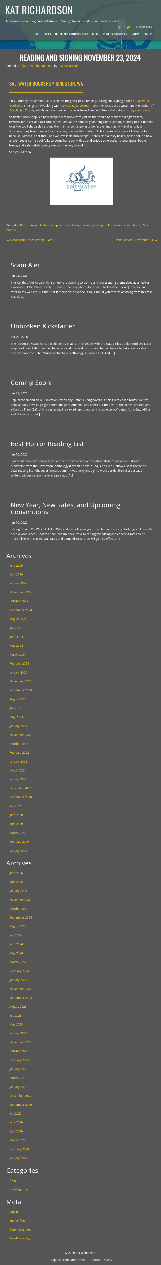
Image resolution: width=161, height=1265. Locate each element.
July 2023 (15, 708)
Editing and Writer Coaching (71, 34)
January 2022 (18, 761)
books (76, 225)
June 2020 (16, 815)
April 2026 (16, 574)
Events (136, 34)
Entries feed (17, 1221)
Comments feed (20, 1229)
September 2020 (20, 797)
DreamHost (78, 1260)
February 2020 (19, 842)
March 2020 (17, 833)
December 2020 (20, 788)
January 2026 (18, 583)
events (86, 225)
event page (142, 110)
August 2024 (17, 619)
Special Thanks (102, 1260)
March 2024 (17, 655)
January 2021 (18, 779)
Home (37, 34)
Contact (149, 34)
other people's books (107, 225)
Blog (95, 34)
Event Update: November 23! (135, 240)
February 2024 (19, 663)
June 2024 (16, 637)
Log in (13, 1212)
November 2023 (20, 681)
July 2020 (15, 806)
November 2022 (20, 735)
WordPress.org (19, 1238)
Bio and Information (114, 34)
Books (47, 34)
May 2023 (16, 717)
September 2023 (20, 690)
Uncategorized (19, 1189)
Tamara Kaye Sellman (75, 106)
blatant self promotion (55, 225)
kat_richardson (69, 66)
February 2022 (19, 752)
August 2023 (17, 699)
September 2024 (20, 610)
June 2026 (16, 565)
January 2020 (18, 851)
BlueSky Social (144, 27)
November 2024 (20, 592)
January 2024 (18, 672)
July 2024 (15, 628)
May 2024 (16, 646)
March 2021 (17, 770)
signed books (132, 225)
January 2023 (18, 726)
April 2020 (16, 824)
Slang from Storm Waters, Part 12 (31, 240)
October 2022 (18, 744)
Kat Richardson (39, 9)
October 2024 (18, 601)
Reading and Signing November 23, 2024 (80, 57)
